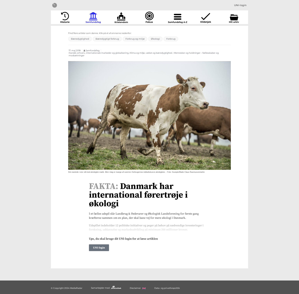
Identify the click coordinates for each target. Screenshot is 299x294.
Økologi (155, 38)
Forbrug (170, 38)
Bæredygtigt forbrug (107, 38)
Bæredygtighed (80, 38)
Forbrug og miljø (134, 38)
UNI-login (240, 5)
